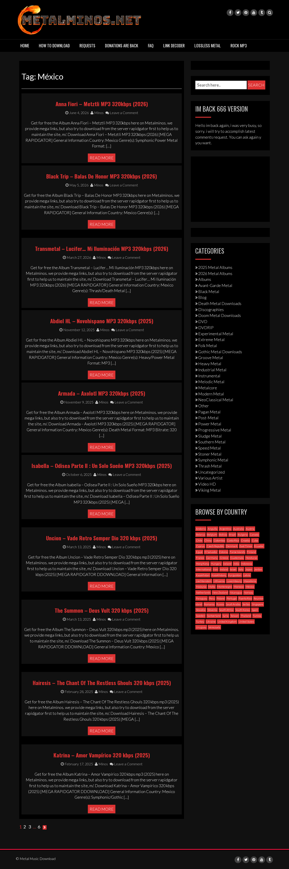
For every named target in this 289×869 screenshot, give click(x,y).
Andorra (201, 528)
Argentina (225, 528)
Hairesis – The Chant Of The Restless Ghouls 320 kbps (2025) (102, 683)
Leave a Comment (123, 112)
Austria (250, 528)
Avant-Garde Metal (215, 285)
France (200, 557)
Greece (224, 557)
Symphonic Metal (213, 459)
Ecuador (259, 546)
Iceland (227, 563)
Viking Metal (209, 490)
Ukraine (211, 621)
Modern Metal (211, 393)
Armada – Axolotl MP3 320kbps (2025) (101, 393)
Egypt (199, 552)
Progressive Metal (214, 429)
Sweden (200, 615)
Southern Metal (212, 441)
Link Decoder (174, 45)
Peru (212, 598)
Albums (204, 279)
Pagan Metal (209, 411)
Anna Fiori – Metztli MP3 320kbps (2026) (102, 104)
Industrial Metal (212, 369)
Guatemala (237, 557)
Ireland (224, 569)
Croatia (245, 540)
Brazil (232, 534)
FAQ (151, 45)
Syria (225, 615)
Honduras (251, 557)
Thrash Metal (210, 465)
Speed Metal (209, 447)
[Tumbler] (261, 12)
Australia (238, 528)
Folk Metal (207, 345)
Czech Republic (215, 546)
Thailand (246, 615)
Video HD (207, 484)
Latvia (246, 575)
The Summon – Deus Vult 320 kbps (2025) (102, 610)
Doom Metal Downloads (219, 315)
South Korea (242, 610)
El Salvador (211, 552)
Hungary (216, 563)
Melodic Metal (211, 381)
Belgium (212, 534)
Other (203, 405)
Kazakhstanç (219, 575)
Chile (199, 540)
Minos (98, 112)
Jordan (258, 569)
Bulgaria (243, 534)
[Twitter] (238, 12)
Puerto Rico (245, 598)
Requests (87, 45)
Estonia (223, 552)
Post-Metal (208, 417)
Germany (212, 557)
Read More (102, 157)
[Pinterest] (245, 12)
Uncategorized (211, 472)
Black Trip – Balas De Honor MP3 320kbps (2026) (101, 176)
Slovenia (212, 610)
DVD (202, 321)
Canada (254, 534)
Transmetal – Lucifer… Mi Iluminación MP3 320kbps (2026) (101, 248)
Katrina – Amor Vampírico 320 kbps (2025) (102, 755)
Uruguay (201, 627)
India (236, 563)
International (203, 569)
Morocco (239, 586)
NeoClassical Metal (215, 399)
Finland (251, 552)
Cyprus (200, 546)
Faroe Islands (237, 552)
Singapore (257, 604)
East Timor (246, 546)
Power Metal (209, 423)
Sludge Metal (210, 435)
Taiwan (235, 615)
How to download (54, 45)
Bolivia (223, 534)
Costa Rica (233, 540)
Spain (255, 610)
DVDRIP (206, 327)
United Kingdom (227, 621)
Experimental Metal (215, 333)
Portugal (232, 598)
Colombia (219, 540)
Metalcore (207, 387)
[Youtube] (253, 12)
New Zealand (220, 592)
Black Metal (208, 291)
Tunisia (257, 615)
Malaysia (201, 586)
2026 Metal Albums (215, 273)
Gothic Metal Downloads (220, 351)
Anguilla (212, 528)
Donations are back (121, 45)
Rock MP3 (239, 45)
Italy (240, 569)
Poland (221, 598)
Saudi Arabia (233, 604)
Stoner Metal (209, 454)
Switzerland (214, 615)
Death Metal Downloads (219, 303)
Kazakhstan (203, 575)
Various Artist (210, 477)
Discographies (211, 309)
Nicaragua (236, 592)
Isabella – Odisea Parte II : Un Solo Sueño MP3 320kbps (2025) (102, 465)
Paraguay (201, 598)
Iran (215, 569)
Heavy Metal (209, 363)
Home (24, 45)
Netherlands (203, 592)
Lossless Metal (207, 45)
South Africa (226, 610)
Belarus (200, 534)
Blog (202, 297)
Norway (248, 592)
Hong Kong (202, 563)
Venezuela (214, 627)
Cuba (255, 540)
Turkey (200, 621)
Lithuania (219, 581)
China (208, 540)
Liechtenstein (204, 581)
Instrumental (209, 375)
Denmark (232, 546)
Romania (209, 604)
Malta (211, 586)
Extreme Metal (211, 339)
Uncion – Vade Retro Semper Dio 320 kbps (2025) (101, 538)
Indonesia (246, 563)
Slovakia (200, 610)
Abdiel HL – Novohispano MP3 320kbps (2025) (101, 321)
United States (246, 621)
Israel (233, 569)
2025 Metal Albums (215, 267)
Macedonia (250, 581)
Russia (220, 604)
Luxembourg (234, 581)
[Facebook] (230, 12)
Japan (248, 569)
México (250, 586)
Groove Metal (210, 357)
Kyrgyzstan (234, 575)
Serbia (246, 604)
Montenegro (224, 586)
